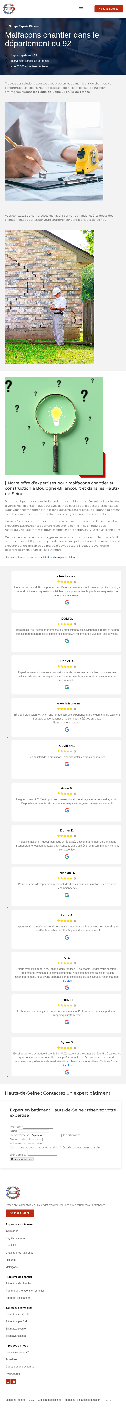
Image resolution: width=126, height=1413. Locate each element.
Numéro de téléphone (26, 1139)
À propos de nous (17, 1345)
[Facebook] (13, 1381)
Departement (20, 1135)
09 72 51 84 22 (110, 9)
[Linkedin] (8, 1381)
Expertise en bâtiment (19, 1224)
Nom (14, 1130)
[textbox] (71, 1135)
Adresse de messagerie (27, 1143)
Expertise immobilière (19, 1307)
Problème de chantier (19, 1276)
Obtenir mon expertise (21, 1159)
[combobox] (71, 1135)
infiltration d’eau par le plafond (58, 557)
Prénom (16, 1126)
